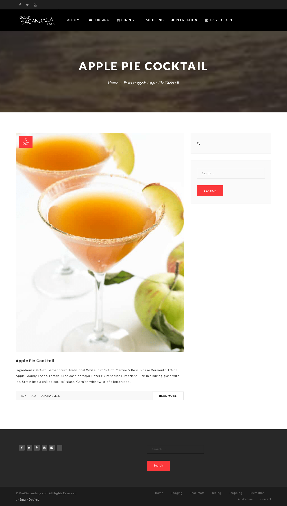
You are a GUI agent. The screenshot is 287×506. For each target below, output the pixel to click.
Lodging (101, 20)
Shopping (154, 20)
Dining (127, 20)
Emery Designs (29, 499)
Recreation (186, 20)
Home (75, 20)
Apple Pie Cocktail (35, 361)
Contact (265, 499)
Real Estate (197, 493)
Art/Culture (221, 20)
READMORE (168, 395)
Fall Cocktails (52, 396)
